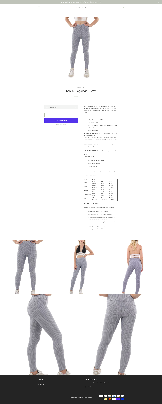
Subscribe (119, 387)
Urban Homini (81, 7)
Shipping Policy (42, 384)
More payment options (61, 124)
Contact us (41, 382)
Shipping (76, 96)
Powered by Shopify (88, 397)
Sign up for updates (90, 380)
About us (40, 379)
